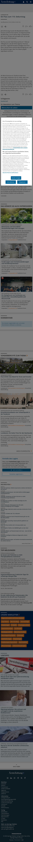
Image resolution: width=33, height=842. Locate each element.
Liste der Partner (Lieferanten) (10, 172)
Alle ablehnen (10, 182)
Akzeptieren (22, 182)
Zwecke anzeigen (16, 178)
